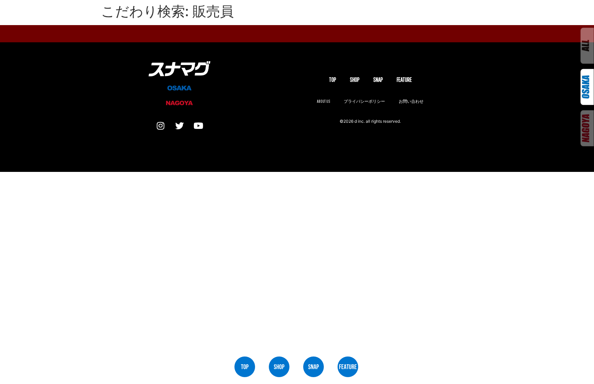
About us (323, 101)
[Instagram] (160, 125)
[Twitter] (179, 125)
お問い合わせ (411, 101)
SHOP (355, 79)
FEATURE (404, 79)
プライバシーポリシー (364, 101)
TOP (332, 79)
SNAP (378, 79)
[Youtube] (198, 125)
